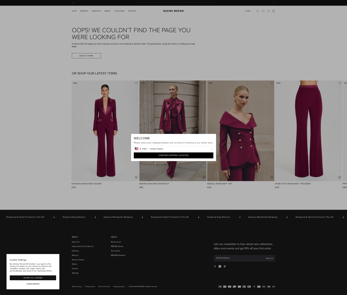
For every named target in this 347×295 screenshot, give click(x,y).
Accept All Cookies (33, 278)
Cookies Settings (33, 283)
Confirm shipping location (174, 155)
